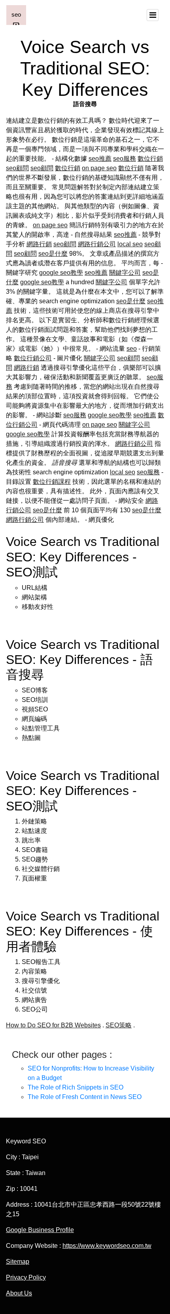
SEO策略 (119, 1025)
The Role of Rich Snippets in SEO (75, 1087)
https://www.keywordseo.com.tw (106, 1245)
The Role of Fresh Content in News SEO (85, 1096)
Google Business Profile (40, 1230)
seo (132, 348)
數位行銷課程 (52, 481)
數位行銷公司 (33, 358)
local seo (130, 244)
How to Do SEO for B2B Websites (53, 1025)
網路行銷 (39, 244)
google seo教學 (61, 272)
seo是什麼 (53, 253)
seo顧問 (17, 168)
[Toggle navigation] (153, 15)
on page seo (99, 168)
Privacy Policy (26, 1277)
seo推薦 (100, 158)
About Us (19, 1293)
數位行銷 (150, 158)
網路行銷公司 (97, 244)
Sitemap (17, 1261)
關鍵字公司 (125, 272)
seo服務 (124, 158)
